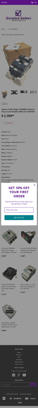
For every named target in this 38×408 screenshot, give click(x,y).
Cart (35, 2)
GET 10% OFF (19, 217)
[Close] (34, 185)
